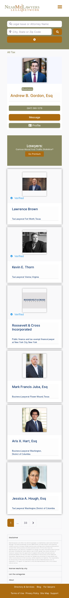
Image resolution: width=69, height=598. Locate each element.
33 (25, 522)
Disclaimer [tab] (13, 537)
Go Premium (34, 154)
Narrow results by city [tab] (18, 568)
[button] (59, 6)
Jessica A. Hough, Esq (29, 498)
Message (34, 117)
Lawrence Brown (25, 209)
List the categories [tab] (17, 574)
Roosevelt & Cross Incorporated (26, 327)
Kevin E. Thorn (23, 267)
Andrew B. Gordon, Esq (31, 95)
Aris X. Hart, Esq (24, 441)
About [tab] (11, 580)
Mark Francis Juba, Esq (29, 387)
